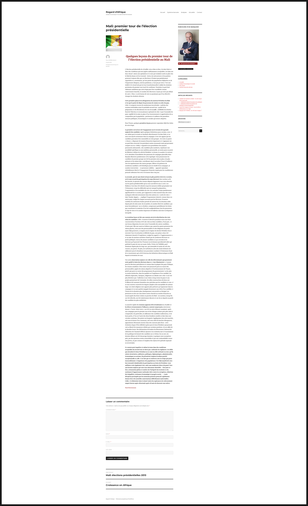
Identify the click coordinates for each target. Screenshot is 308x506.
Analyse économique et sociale (187, 84)
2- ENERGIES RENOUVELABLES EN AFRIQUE (190, 102)
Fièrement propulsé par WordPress (125, 499)
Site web (109, 449)
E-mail (108, 441)
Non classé (182, 85)
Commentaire (111, 409)
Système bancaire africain (186, 87)
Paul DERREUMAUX (111, 60)
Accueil (162, 12)
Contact (199, 12)
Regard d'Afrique (116, 12)
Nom (108, 434)
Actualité (192, 12)
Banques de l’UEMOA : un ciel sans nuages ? (190, 110)
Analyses (184, 12)
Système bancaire (173, 12)
